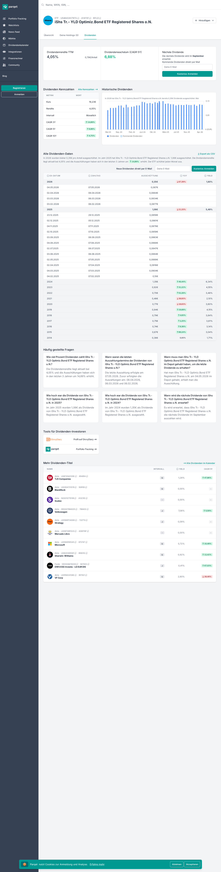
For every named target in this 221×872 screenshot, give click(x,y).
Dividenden (90, 35)
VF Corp (59, 577)
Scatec (58, 501)
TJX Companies (63, 479)
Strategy (59, 523)
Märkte (11, 38)
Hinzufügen (204, 20)
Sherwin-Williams (64, 555)
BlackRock (60, 490)
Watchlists (13, 25)
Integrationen (15, 51)
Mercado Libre (62, 534)
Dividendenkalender (18, 45)
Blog (4, 76)
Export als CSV (207, 153)
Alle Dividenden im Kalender (200, 463)
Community (14, 65)
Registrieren (19, 88)
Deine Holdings (69, 35)
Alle (86, 89)
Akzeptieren (192, 864)
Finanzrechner (15, 58)
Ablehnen (176, 864)
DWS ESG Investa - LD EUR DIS (70, 566)
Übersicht (49, 35)
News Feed (14, 32)
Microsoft (60, 545)
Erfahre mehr (97, 864)
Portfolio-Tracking (17, 18)
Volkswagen (61, 512)
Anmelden (19, 94)
